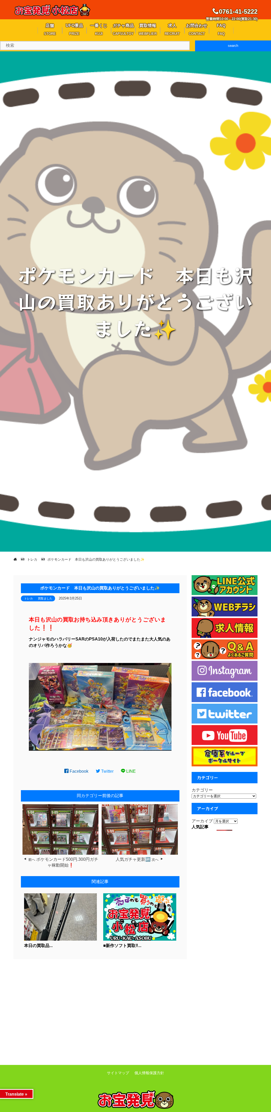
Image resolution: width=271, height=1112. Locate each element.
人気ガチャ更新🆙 (133, 859)
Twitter (107, 771)
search (233, 46)
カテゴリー (202, 790)
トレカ (28, 598)
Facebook (78, 771)
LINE (130, 771)
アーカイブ (202, 821)
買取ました (45, 598)
